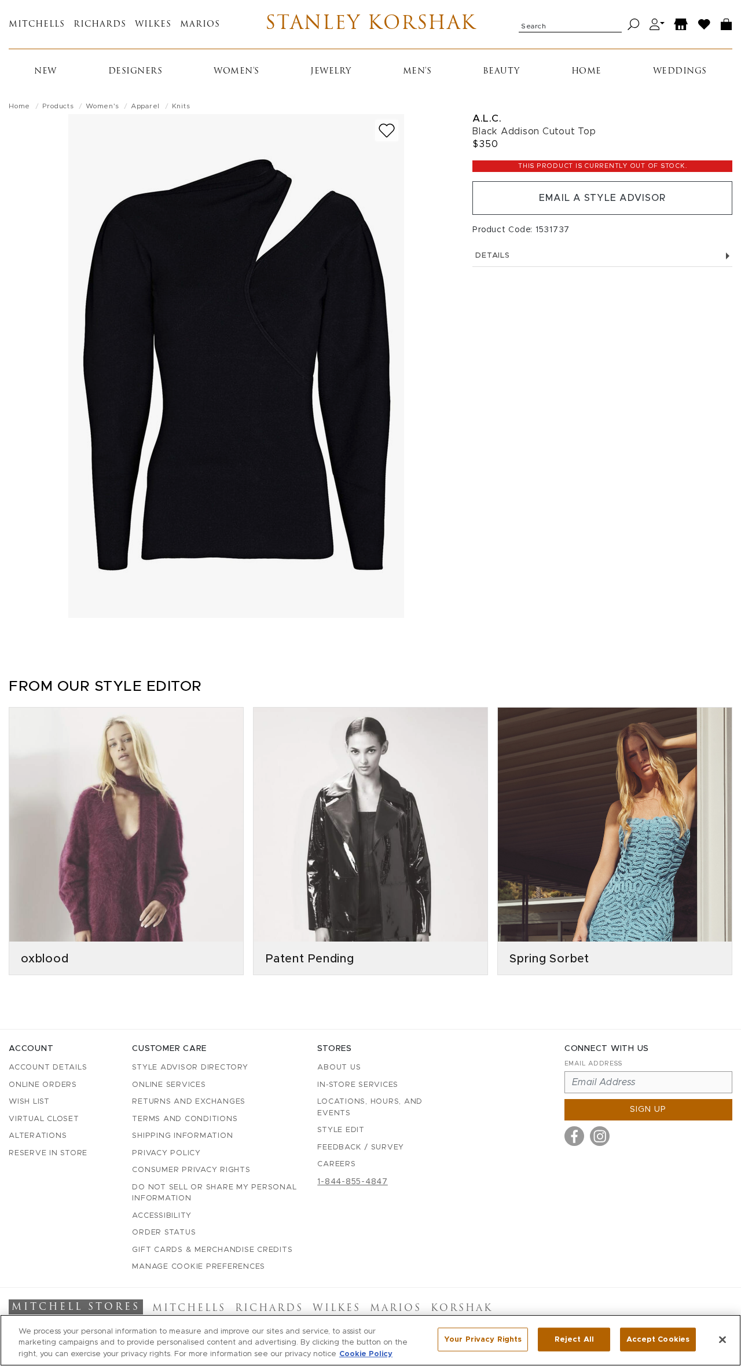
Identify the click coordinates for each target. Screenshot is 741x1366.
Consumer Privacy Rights (191, 1170)
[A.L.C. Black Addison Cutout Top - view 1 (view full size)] (236, 366)
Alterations (38, 1136)
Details (492, 255)
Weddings (680, 71)
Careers (336, 1164)
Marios (200, 24)
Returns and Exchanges (188, 1101)
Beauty (501, 71)
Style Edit (341, 1130)
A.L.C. (486, 118)
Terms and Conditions (184, 1119)
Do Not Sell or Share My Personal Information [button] (214, 1193)
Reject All (574, 1339)
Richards (100, 24)
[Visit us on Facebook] (574, 1136)
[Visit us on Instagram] (600, 1136)
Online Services (169, 1085)
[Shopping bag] (726, 25)
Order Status (164, 1232)
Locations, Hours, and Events (370, 1107)
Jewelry (330, 71)
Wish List (29, 1101)
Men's (417, 71)
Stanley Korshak (370, 24)
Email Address (593, 1063)
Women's (236, 71)
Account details (48, 1067)
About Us (339, 1067)
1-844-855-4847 (352, 1182)
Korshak (462, 1308)
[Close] (722, 1339)
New (45, 71)
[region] (370, 1340)
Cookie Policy (365, 1354)
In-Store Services (357, 1085)
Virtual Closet (44, 1119)
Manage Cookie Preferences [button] (198, 1266)
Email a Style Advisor (602, 198)
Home (586, 71)
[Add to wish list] (386, 130)
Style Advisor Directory (190, 1067)
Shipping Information (182, 1136)
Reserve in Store (48, 1153)
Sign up (648, 1109)
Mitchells (37, 24)
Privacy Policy (166, 1153)
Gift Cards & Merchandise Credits (212, 1250)
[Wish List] (704, 25)
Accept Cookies (657, 1339)
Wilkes (153, 24)
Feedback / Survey (360, 1147)
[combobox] (570, 24)
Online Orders (43, 1085)
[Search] (634, 25)
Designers (135, 71)
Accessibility (162, 1215)
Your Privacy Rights (483, 1339)
